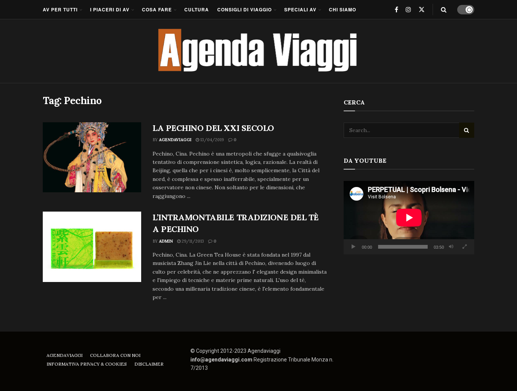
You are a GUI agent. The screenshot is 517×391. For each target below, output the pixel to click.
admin (166, 241)
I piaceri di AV (109, 9)
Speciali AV (300, 9)
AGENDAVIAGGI (175, 139)
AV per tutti (60, 9)
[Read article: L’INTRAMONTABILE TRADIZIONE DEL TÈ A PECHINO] (92, 247)
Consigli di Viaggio (244, 9)
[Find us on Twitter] (422, 9)
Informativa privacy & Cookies (87, 364)
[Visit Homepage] (258, 51)
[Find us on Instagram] (408, 9)
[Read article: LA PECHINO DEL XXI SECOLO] (92, 157)
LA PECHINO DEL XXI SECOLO (213, 128)
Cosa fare (157, 9)
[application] (409, 217)
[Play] (353, 247)
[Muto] (451, 247)
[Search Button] (444, 9)
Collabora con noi (115, 355)
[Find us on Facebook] (396, 9)
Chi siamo (342, 9)
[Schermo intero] (464, 247)
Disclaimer (149, 364)
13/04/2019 (211, 139)
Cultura (196, 9)
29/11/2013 (192, 241)
